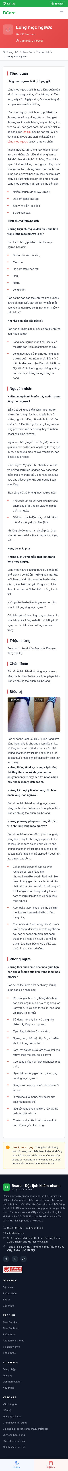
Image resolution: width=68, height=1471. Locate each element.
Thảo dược (9, 1352)
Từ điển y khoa (11, 1346)
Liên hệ (7, 1410)
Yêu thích (8, 1387)
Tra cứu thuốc (11, 1328)
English (59, 3)
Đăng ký (7, 1375)
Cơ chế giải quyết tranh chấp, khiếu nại (25, 1428)
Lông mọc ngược (18, 141)
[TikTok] (23, 1259)
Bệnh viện (8, 1287)
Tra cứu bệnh (10, 1322)
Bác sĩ (6, 1299)
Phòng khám (10, 1293)
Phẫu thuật (9, 1334)
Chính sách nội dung (15, 1422)
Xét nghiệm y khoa (13, 1340)
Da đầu (27, 131)
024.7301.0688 (34, 1227)
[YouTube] (15, 1259)
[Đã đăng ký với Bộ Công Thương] (34, 1269)
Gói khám (8, 1305)
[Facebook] (6, 1259)
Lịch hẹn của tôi (12, 1381)
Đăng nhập (9, 1369)
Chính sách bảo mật (14, 1447)
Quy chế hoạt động (14, 1434)
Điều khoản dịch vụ (14, 1441)
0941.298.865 (15, 1227)
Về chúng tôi (10, 1404)
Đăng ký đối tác (12, 1416)
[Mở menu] (61, 13)
